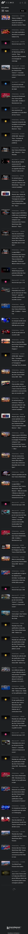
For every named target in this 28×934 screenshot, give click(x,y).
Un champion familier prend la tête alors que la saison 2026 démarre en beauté (19, 323)
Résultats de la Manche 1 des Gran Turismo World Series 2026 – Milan (18, 374)
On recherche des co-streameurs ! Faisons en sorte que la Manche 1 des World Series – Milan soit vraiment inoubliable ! (18, 404)
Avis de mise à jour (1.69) (18, 505)
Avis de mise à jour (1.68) (18, 589)
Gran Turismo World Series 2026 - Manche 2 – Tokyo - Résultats (19, 152)
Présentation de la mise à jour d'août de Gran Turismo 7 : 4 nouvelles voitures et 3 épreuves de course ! (18, 72)
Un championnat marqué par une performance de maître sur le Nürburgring (19, 810)
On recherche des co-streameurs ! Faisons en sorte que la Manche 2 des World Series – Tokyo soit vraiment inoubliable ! (18, 182)
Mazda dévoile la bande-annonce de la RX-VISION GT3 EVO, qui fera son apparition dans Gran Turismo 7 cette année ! (18, 166)
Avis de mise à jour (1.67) (18, 735)
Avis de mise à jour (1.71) (18, 44)
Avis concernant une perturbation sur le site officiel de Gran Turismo (19, 112)
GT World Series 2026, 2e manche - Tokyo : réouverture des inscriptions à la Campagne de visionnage (19, 56)
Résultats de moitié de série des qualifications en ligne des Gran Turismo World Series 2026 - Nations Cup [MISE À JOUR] (19, 644)
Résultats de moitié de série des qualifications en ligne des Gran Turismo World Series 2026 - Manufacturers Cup (19, 763)
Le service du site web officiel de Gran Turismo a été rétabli (18, 87)
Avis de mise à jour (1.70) (18, 282)
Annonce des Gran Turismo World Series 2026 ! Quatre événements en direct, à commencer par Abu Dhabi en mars (19, 852)
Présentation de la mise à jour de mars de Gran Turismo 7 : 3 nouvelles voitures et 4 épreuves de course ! (18, 602)
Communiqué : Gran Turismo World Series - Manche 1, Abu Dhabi (19, 616)
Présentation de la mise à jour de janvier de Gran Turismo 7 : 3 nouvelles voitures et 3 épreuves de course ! (18, 747)
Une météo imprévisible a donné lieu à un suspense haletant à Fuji (18, 34)
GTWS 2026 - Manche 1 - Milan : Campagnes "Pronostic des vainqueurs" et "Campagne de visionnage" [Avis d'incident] (19, 360)
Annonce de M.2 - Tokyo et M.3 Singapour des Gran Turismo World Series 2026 (19, 550)
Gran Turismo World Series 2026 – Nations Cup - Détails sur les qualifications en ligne (19, 691)
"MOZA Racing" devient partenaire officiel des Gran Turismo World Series (18, 273)
